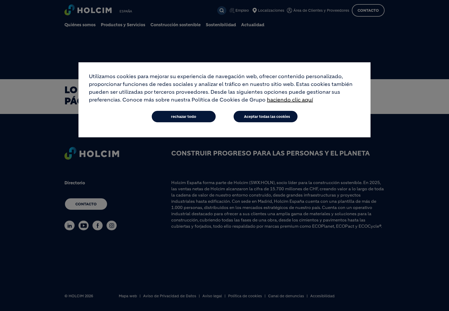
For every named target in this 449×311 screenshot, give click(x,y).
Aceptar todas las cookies (267, 116)
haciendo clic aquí (290, 100)
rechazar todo (183, 116)
